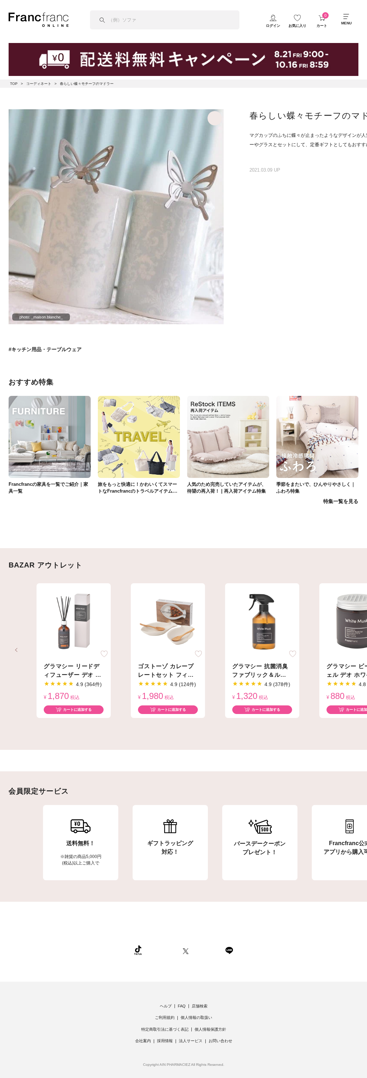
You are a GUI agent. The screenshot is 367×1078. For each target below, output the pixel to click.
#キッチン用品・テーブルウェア (45, 349)
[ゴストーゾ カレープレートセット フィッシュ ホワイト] (168, 622)
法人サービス (190, 1041)
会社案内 (143, 1041)
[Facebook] (207, 950)
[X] (186, 950)
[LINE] (229, 950)
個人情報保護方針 (210, 1029)
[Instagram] (162, 950)
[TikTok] (138, 950)
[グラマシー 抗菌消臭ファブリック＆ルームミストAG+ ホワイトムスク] (262, 622)
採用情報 (165, 1041)
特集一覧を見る (340, 501)
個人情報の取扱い (196, 1017)
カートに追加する (77, 710)
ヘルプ (166, 1006)
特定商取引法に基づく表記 (165, 1029)
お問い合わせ (220, 1041)
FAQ (182, 1006)
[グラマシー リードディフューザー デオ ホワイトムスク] (73, 622)
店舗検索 (200, 1006)
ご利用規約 (165, 1017)
